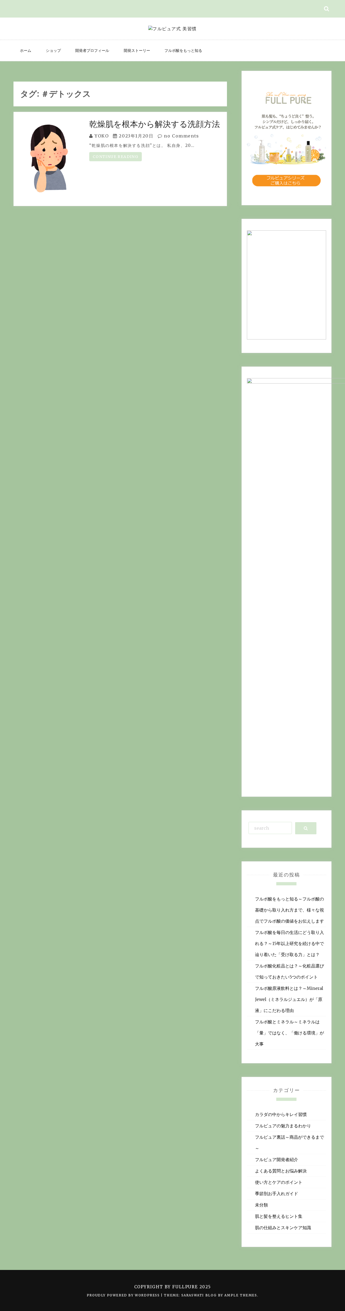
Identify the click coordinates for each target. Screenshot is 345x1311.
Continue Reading (115, 156)
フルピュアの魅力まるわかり (283, 1125)
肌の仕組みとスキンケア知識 (283, 1227)
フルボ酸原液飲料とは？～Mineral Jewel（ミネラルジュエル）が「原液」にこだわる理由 (289, 999)
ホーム (25, 50)
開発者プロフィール (92, 50)
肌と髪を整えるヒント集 (278, 1216)
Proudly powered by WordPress (124, 1295)
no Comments (181, 136)
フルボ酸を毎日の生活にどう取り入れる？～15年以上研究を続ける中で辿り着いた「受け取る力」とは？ (289, 943)
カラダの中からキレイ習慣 (281, 1114)
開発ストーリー (137, 50)
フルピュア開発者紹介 (276, 1159)
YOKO (102, 136)
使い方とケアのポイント (278, 1182)
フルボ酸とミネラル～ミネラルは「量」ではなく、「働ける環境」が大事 (289, 1033)
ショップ (53, 50)
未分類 (261, 1205)
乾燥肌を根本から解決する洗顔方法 (154, 124)
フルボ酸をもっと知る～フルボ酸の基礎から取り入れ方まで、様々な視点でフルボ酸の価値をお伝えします (289, 910)
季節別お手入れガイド (276, 1193)
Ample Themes (240, 1295)
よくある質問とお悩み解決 (281, 1171)
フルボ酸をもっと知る (183, 50)
